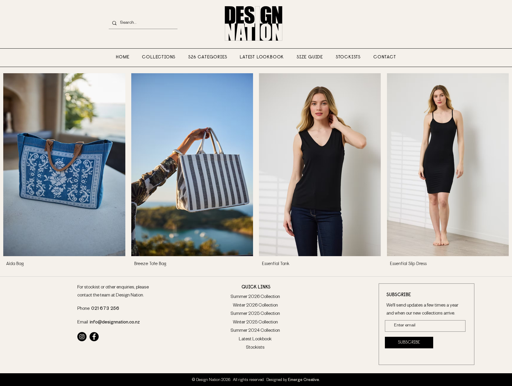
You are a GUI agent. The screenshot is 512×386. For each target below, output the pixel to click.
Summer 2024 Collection (255, 331)
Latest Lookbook (255, 339)
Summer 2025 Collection (255, 314)
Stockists (255, 347)
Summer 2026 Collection (255, 297)
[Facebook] (94, 336)
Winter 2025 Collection (255, 322)
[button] (159, 57)
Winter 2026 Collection (255, 305)
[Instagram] (82, 336)
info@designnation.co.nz (115, 322)
